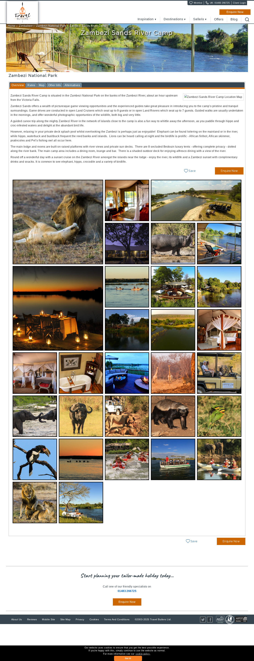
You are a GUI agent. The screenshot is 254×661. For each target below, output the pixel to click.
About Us (16, 619)
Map (41, 85)
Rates (31, 85)
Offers (219, 19)
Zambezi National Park (51, 25)
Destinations (173, 19)
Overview (18, 85)
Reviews (32, 619)
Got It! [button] (128, 658)
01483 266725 (222, 3)
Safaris (198, 19)
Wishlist (198, 3)
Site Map (65, 619)
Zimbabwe (26, 25)
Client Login (239, 3)
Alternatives (72, 85)
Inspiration (146, 19)
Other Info (54, 85)
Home (12, 25)
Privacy (80, 619)
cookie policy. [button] (143, 654)
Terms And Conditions (117, 619)
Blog (234, 19)
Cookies (94, 619)
